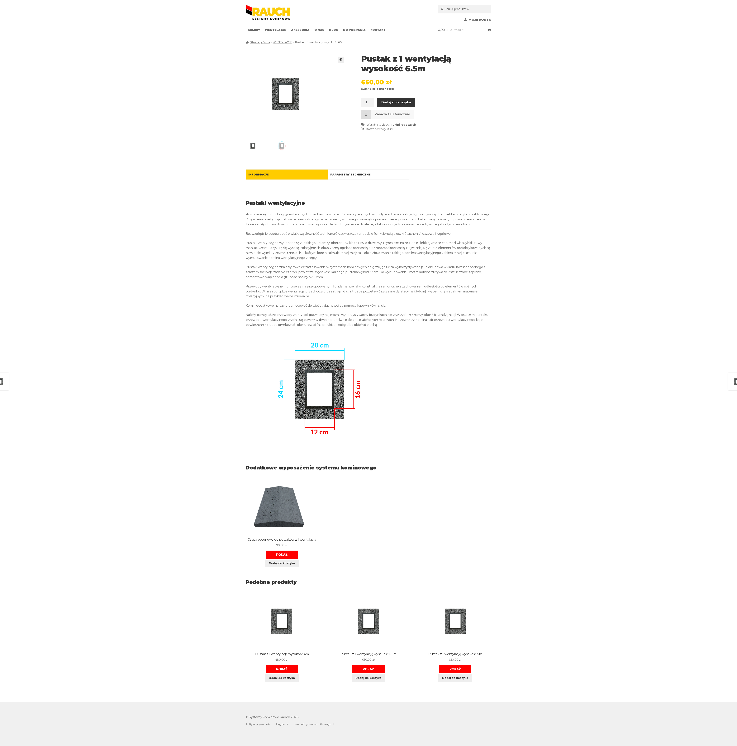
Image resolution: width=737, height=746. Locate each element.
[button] (341, 60)
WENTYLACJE (282, 42)
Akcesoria (300, 30)
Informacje (258, 174)
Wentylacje (275, 30)
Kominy (254, 30)
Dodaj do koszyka (396, 102)
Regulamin (282, 724)
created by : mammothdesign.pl (314, 724)
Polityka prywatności (258, 724)
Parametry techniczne (350, 174)
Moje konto (479, 19)
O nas (319, 30)
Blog (333, 30)
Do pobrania (354, 30)
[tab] (287, 175)
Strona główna (260, 42)
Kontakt (378, 30)
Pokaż (282, 555)
